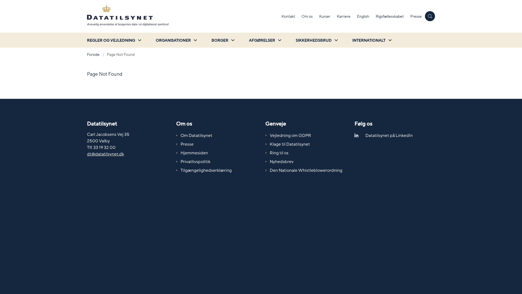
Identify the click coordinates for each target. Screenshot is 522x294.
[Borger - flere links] (232, 40)
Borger (220, 40)
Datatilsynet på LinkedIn (389, 136)
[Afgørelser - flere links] (279, 40)
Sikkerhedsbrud (314, 40)
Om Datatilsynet (196, 136)
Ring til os (279, 153)
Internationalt (369, 40)
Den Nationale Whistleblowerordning (306, 170)
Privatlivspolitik (195, 162)
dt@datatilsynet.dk (105, 154)
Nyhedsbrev (282, 162)
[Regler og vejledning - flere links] (139, 40)
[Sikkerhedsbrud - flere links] (335, 40)
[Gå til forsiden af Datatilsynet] (182, 16)
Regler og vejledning (111, 40)
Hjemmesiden (194, 153)
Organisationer (173, 40)
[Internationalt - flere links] (389, 40)
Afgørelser (262, 40)
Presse (187, 144)
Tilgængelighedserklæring (206, 170)
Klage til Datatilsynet (290, 144)
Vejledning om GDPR (290, 136)
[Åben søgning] (430, 16)
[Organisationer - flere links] (194, 40)
